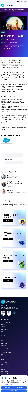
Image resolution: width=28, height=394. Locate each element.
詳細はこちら (8, 384)
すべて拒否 (20, 387)
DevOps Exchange (6, 352)
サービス (3, 336)
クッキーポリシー (5, 367)
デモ (2, 333)
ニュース (3, 350)
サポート (3, 324)
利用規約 (3, 369)
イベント (3, 331)
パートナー (4, 343)
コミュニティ (4, 348)
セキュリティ (4, 364)
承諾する (7, 387)
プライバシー (4, 362)
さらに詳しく (8, 220)
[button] (25, 5)
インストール (4, 373)
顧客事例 (3, 327)
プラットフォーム (5, 322)
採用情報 (3, 345)
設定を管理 (14, 391)
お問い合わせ (4, 355)
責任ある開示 (4, 371)
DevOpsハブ (4, 329)
